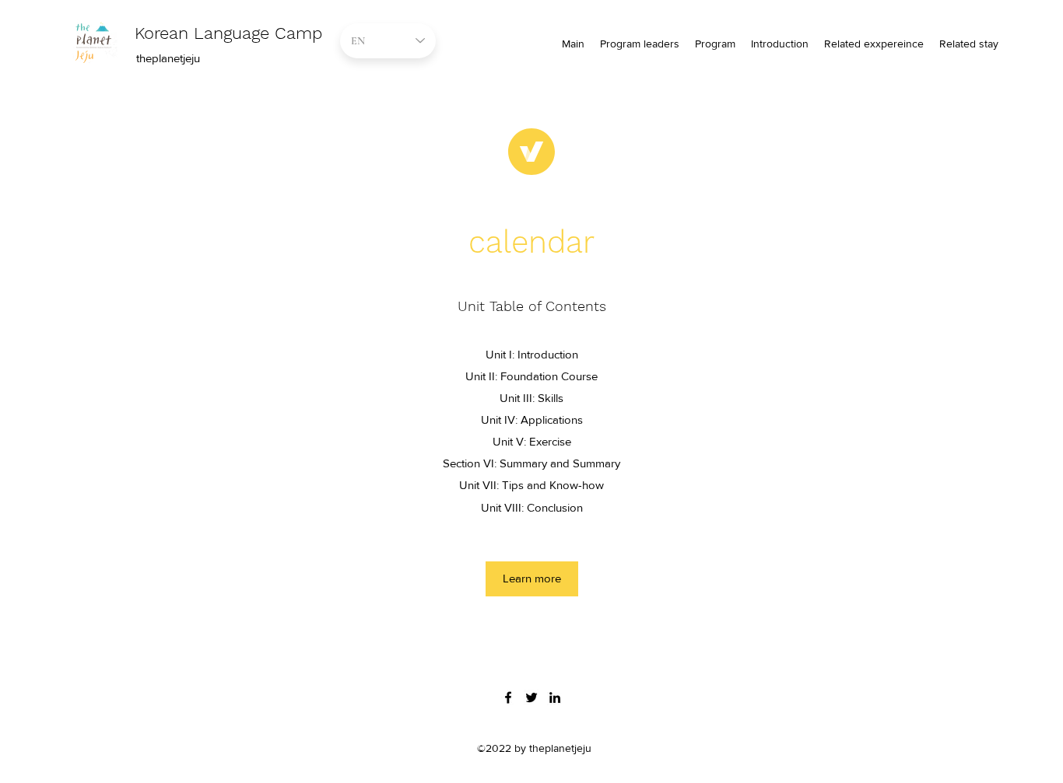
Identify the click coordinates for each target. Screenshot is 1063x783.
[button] (532, 578)
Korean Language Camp (228, 33)
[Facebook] (508, 697)
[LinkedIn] (555, 697)
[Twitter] (531, 697)
